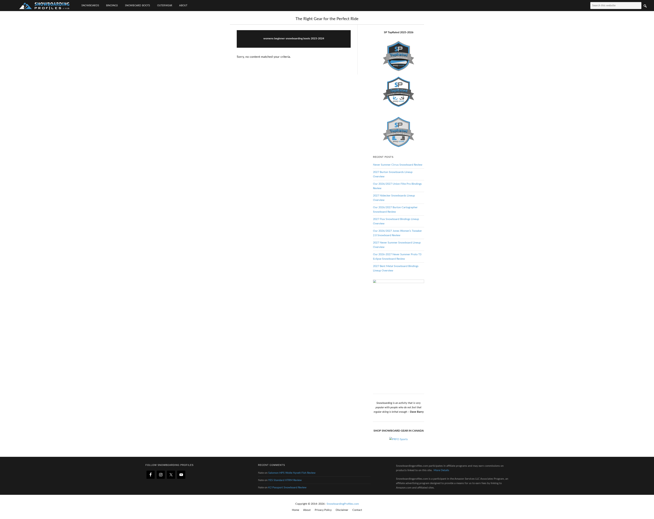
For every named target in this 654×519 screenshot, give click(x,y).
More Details (441, 470)
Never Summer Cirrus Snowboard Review (397, 164)
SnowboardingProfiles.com (343, 503)
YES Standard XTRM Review (285, 480)
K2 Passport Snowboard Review (287, 487)
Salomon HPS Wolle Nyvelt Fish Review (292, 472)
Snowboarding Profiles (44, 5)
